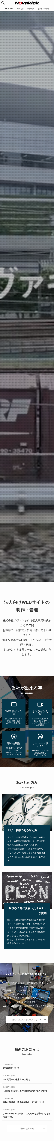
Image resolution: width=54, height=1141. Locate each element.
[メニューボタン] (51, 3)
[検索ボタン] (3, 3)
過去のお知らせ (27, 1128)
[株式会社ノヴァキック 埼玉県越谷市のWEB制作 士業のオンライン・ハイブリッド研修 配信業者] (27, 3)
